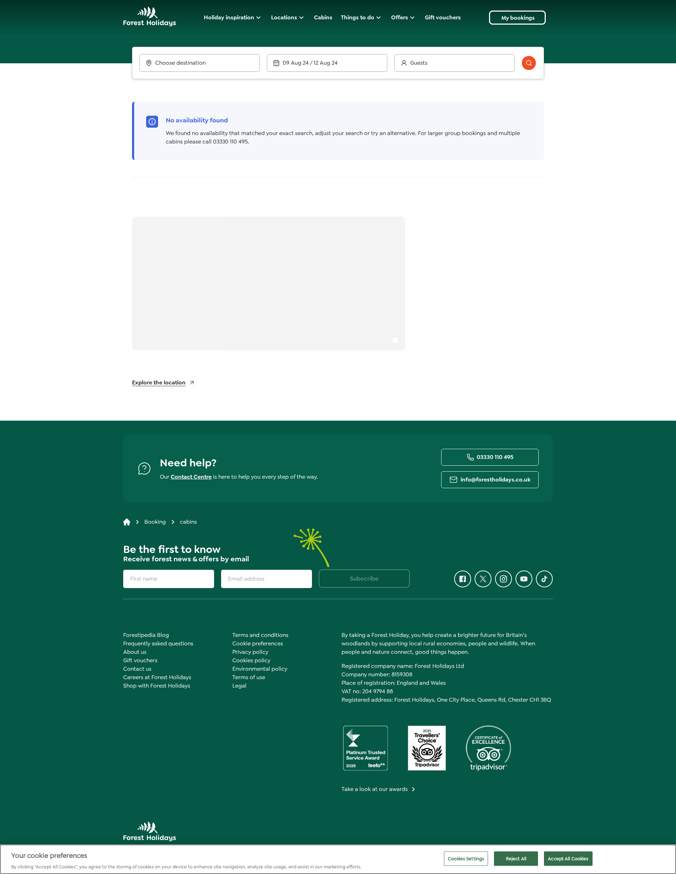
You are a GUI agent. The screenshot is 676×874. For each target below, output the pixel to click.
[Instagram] (503, 578)
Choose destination (180, 62)
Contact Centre (191, 476)
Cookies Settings (466, 858)
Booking (155, 521)
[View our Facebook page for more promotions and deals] (462, 578)
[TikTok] (544, 578)
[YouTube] (523, 578)
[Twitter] (483, 578)
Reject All (516, 858)
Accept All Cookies (568, 858)
